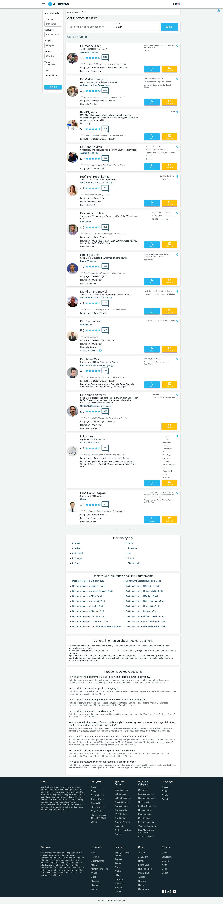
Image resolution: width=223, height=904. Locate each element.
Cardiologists (121, 810)
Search (76, 12)
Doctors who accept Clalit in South (88, 581)
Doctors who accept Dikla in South (88, 616)
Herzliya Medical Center (122, 854)
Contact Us (96, 787)
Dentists (118, 834)
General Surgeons (123, 822)
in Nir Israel (77, 553)
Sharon (165, 861)
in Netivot (76, 548)
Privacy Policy (97, 795)
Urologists (143, 790)
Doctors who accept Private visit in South (144, 591)
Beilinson (119, 883)
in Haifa (129, 543)
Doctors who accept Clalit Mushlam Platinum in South (96, 626)
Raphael (118, 859)
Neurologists (144, 802)
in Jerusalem (131, 548)
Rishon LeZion (145, 869)
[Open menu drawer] (44, 4)
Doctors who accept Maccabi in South (143, 586)
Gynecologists (121, 790)
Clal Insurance (97, 861)
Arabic (165, 791)
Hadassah (119, 879)
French (165, 799)
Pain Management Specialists (146, 831)
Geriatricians (144, 818)
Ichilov (118, 875)
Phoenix (95, 857)
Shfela (165, 873)
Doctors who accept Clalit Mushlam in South (146, 621)
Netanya (142, 881)
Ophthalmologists (123, 798)
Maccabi (95, 881)
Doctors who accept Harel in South (88, 606)
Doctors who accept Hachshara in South (90, 621)
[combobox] (90, 27)
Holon (141, 885)
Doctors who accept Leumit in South (88, 586)
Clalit (93, 877)
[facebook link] (164, 892)
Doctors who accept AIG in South (87, 596)
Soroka (118, 891)
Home (69, 12)
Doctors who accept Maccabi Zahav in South (92, 591)
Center (165, 853)
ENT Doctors (120, 814)
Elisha (117, 867)
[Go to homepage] (58, 4)
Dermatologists (121, 806)
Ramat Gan (143, 889)
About (93, 791)
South (164, 869)
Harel (93, 853)
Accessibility (96, 803)
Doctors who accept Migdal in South (142, 596)
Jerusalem (143, 857)
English (165, 795)
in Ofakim (76, 543)
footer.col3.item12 (146, 837)
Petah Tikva (143, 873)
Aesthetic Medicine (123, 830)
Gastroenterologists (147, 798)
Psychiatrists (120, 818)
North (164, 865)
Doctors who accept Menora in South (89, 601)
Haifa (140, 861)
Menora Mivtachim (99, 869)
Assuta (118, 863)
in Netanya (77, 558)
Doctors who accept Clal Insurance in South (146, 601)
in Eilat (129, 553)
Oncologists (120, 826)
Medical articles (98, 807)
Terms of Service (98, 799)
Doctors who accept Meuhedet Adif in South (145, 626)
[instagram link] (169, 892)
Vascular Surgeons (147, 826)
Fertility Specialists (147, 806)
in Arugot (130, 558)
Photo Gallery (97, 811)
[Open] (59, 24)
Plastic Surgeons (122, 802)
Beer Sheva (143, 865)
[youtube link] (174, 892)
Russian (166, 787)
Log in (94, 822)
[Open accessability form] (218, 10)
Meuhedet (95, 885)
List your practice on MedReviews (98, 816)
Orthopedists (120, 794)
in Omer (75, 563)
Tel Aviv (141, 853)
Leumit (94, 889)
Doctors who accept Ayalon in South (142, 611)
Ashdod (141, 877)
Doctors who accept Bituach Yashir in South (146, 616)
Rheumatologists (146, 822)
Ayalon (94, 873)
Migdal (94, 865)
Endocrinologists (146, 794)
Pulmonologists (145, 814)
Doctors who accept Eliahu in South (88, 611)
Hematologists (144, 810)
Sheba (118, 871)
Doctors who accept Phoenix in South (143, 606)
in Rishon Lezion (133, 563)
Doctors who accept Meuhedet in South (143, 581)
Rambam (119, 887)
